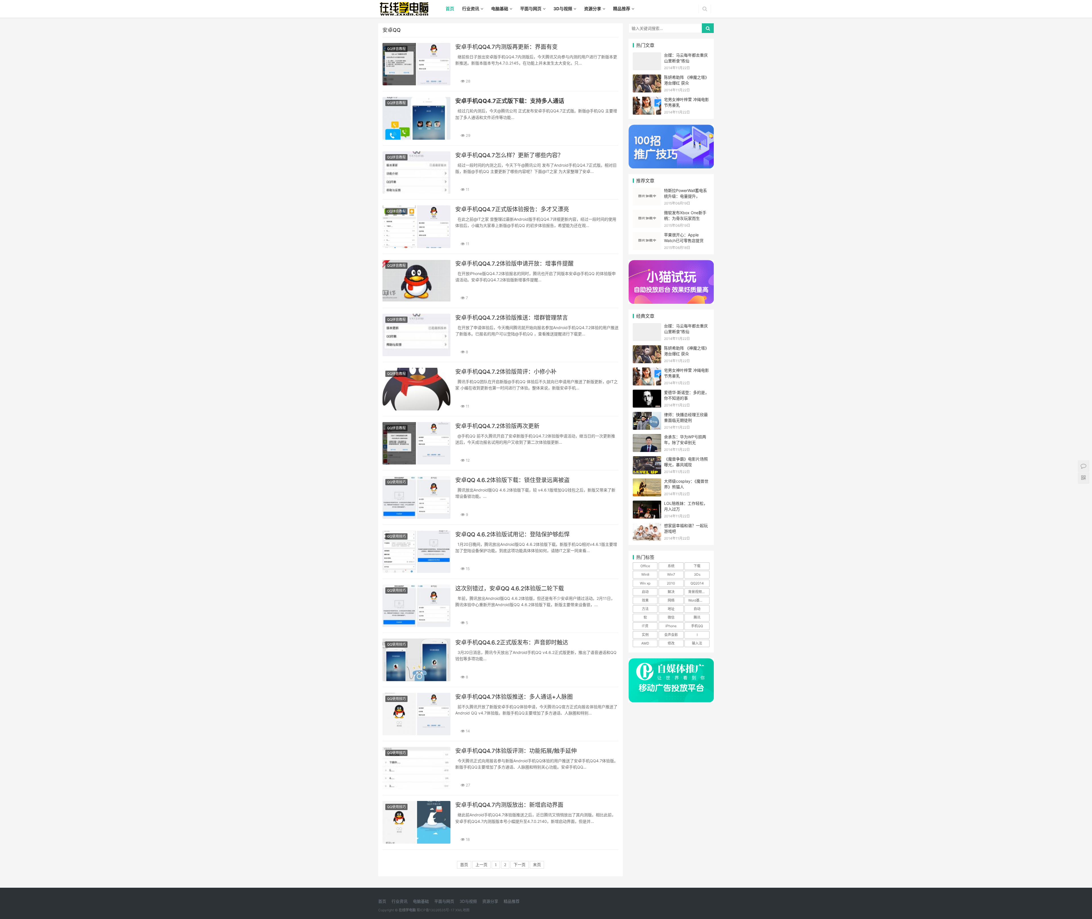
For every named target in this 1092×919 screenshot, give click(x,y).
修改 (671, 643)
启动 (645, 592)
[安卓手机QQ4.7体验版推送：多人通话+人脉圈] (416, 714)
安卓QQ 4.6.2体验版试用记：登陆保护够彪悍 (512, 534)
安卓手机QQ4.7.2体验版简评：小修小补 (506, 371)
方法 (645, 609)
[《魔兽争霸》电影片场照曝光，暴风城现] (647, 459)
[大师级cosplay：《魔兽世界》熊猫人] (647, 482)
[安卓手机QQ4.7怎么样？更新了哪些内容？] (416, 172)
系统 (671, 566)
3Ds (697, 574)
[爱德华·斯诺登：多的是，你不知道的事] (647, 393)
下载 (697, 566)
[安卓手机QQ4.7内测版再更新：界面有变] (416, 64)
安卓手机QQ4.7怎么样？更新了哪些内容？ (509, 155)
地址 (671, 609)
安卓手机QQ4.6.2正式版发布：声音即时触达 (511, 642)
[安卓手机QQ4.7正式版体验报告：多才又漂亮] (416, 226)
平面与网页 (530, 8)
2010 (671, 583)
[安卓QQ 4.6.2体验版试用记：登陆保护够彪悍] (416, 551)
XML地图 (462, 910)
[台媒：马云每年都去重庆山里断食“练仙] (647, 55)
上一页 (481, 865)
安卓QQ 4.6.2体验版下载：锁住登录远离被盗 (512, 480)
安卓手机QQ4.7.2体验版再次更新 (497, 426)
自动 (697, 609)
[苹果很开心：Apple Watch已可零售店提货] (647, 235)
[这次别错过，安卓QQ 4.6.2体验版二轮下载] (416, 606)
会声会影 (671, 635)
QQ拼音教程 (396, 49)
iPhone (671, 626)
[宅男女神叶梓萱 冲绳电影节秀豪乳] (647, 100)
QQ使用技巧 (396, 482)
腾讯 (697, 617)
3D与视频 (562, 8)
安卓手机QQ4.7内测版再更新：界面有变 (506, 47)
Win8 (645, 574)
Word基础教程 (698, 600)
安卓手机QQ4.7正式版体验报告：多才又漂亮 (512, 209)
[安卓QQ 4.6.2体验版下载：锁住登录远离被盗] (416, 497)
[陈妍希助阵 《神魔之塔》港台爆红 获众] (647, 78)
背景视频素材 (698, 592)
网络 (671, 600)
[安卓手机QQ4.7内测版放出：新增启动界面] (416, 822)
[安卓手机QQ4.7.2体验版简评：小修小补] (416, 389)
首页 (450, 8)
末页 (537, 865)
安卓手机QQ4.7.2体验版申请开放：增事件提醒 (514, 263)
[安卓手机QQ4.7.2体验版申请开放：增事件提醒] (416, 281)
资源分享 (592, 8)
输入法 (697, 643)
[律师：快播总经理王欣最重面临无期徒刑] (647, 415)
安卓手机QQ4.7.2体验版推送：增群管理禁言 (511, 317)
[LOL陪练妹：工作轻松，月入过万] (647, 504)
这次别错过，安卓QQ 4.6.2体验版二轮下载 (509, 588)
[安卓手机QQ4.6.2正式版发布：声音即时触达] (416, 660)
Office (645, 566)
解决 (671, 592)
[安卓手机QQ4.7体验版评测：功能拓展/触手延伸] (416, 768)
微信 (671, 617)
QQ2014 (697, 583)
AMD (645, 643)
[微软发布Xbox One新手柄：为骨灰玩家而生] (647, 213)
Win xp (645, 583)
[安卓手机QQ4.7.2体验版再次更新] (416, 443)
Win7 (671, 574)
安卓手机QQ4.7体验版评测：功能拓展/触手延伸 (516, 750)
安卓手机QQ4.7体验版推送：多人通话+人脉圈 (514, 696)
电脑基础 (499, 8)
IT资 (645, 626)
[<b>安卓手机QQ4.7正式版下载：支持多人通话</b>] (416, 118)
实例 (645, 635)
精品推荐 (621, 8)
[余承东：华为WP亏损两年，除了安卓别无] (647, 437)
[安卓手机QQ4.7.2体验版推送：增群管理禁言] (416, 335)
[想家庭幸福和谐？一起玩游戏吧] (647, 526)
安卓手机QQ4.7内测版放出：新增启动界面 (509, 805)
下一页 (520, 865)
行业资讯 (470, 8)
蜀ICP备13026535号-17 (435, 910)
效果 (645, 600)
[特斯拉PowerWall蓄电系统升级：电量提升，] (647, 191)
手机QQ (697, 626)
